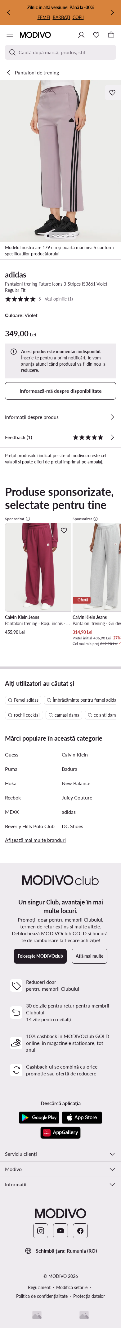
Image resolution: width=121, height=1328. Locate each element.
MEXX (12, 812)
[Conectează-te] (81, 34)
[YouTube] (60, 1230)
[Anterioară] (8, 12)
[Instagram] (40, 1230)
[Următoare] (112, 12)
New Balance (76, 783)
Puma (11, 769)
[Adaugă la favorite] (113, 92)
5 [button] (39, 298)
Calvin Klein (75, 754)
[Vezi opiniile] (112, 437)
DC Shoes (72, 826)
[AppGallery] (60, 1132)
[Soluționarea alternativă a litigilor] (37, 1315)
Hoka (10, 783)
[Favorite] (96, 34)
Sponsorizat (14, 518)
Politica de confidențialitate (42, 1296)
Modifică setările (71, 1287)
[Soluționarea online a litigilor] (84, 1315)
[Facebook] (80, 1230)
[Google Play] (39, 1118)
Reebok (13, 797)
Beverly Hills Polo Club (30, 826)
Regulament (39, 1287)
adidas (15, 274)
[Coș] (111, 34)
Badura (69, 769)
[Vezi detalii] (112, 417)
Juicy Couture (77, 797)
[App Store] (82, 1118)
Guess (11, 754)
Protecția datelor (89, 1296)
